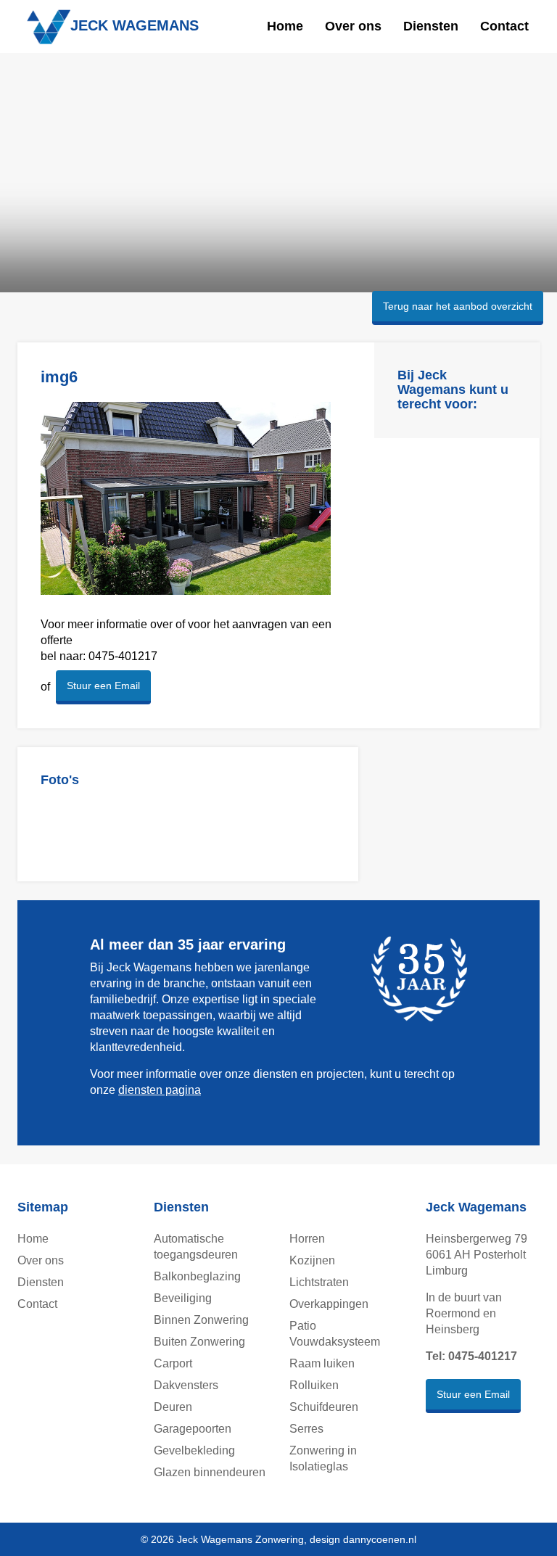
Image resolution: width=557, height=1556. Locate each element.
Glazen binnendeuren (209, 1472)
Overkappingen (328, 1304)
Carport (173, 1363)
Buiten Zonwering (199, 1341)
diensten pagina (159, 1090)
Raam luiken (322, 1363)
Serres (306, 1429)
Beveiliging (183, 1298)
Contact (504, 26)
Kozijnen (312, 1260)
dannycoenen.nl (379, 1539)
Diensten (430, 26)
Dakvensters (186, 1385)
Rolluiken (314, 1385)
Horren (307, 1238)
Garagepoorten (192, 1429)
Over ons (353, 26)
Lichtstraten (319, 1282)
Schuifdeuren (323, 1407)
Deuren (173, 1407)
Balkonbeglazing (197, 1276)
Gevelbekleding (194, 1450)
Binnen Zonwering (201, 1320)
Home (285, 26)
